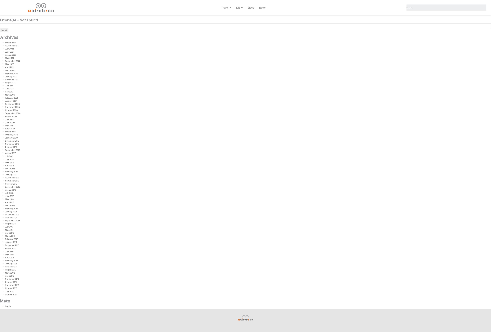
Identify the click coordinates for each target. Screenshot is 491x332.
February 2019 (11, 171)
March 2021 (10, 94)
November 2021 (12, 79)
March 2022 (10, 70)
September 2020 (12, 113)
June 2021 (9, 88)
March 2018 (10, 205)
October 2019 (11, 146)
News (262, 7)
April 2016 (9, 257)
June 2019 (9, 159)
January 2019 (11, 174)
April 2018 (9, 202)
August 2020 (11, 116)
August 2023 (10, 54)
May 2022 (9, 64)
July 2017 (9, 226)
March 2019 (10, 168)
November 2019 (12, 143)
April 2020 (10, 128)
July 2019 (9, 156)
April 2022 (9, 67)
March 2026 (10, 42)
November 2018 (12, 180)
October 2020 (11, 110)
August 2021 (10, 82)
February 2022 (11, 73)
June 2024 (9, 51)
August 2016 (10, 248)
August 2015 (10, 269)
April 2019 (9, 165)
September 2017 (12, 220)
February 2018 (11, 208)
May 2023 (9, 57)
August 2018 (10, 189)
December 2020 (12, 104)
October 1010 (11, 294)
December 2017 (12, 214)
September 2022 (12, 61)
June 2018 (9, 196)
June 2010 (9, 291)
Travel (224, 7)
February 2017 (11, 239)
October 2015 (11, 266)
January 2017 (11, 242)
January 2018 (11, 211)
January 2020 (11, 137)
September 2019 (12, 150)
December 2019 (12, 140)
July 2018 (9, 193)
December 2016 (12, 245)
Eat (238, 7)
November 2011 (12, 278)
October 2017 (11, 217)
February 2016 (11, 260)
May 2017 (9, 229)
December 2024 (12, 45)
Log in (8, 306)
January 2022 (11, 76)
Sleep (251, 7)
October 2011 (11, 282)
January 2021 (11, 100)
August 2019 (10, 153)
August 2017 (10, 223)
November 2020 (12, 107)
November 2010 (12, 285)
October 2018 (11, 183)
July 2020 (9, 119)
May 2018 (9, 199)
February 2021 (11, 97)
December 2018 (12, 177)
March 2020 (10, 131)
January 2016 (11, 263)
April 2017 (9, 232)
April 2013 (9, 275)
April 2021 (9, 91)
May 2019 (9, 162)
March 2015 (10, 272)
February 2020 (11, 134)
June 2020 (10, 122)
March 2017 (10, 235)
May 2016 (9, 254)
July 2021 (9, 85)
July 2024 (9, 48)
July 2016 (9, 251)
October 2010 (11, 288)
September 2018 (12, 186)
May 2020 (9, 125)
